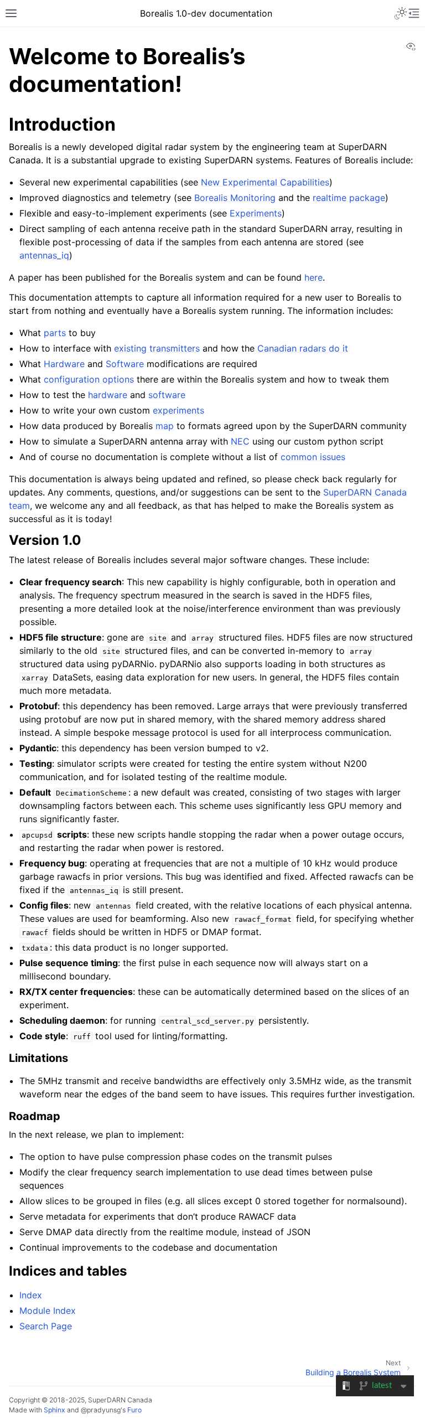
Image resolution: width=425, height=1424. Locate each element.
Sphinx (54, 1410)
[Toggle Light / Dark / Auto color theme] (400, 13)
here (313, 277)
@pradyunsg (101, 1410)
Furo (134, 1410)
